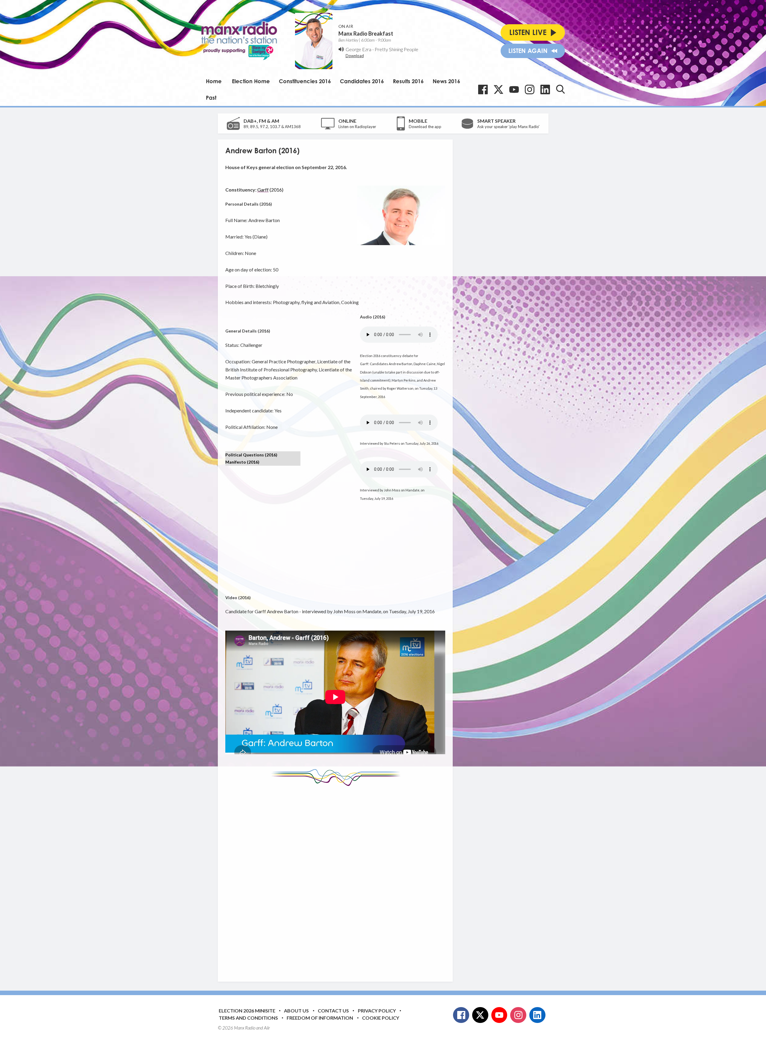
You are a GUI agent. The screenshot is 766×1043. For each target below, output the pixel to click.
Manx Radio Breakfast (365, 33)
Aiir (267, 1027)
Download (355, 55)
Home (214, 81)
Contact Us (333, 1010)
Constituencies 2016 (305, 81)
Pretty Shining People (396, 49)
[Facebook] (483, 89)
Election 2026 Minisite (247, 1010)
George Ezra (358, 49)
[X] (498, 89)
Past (211, 97)
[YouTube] (514, 89)
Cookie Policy (380, 1018)
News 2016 (446, 81)
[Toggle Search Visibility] (560, 89)
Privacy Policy (377, 1010)
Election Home (251, 81)
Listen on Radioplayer (357, 126)
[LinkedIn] (545, 89)
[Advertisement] (337, 879)
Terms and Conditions (248, 1018)
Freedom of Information (320, 1018)
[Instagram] (529, 89)
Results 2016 (408, 81)
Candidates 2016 (362, 81)
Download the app (425, 126)
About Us (296, 1010)
